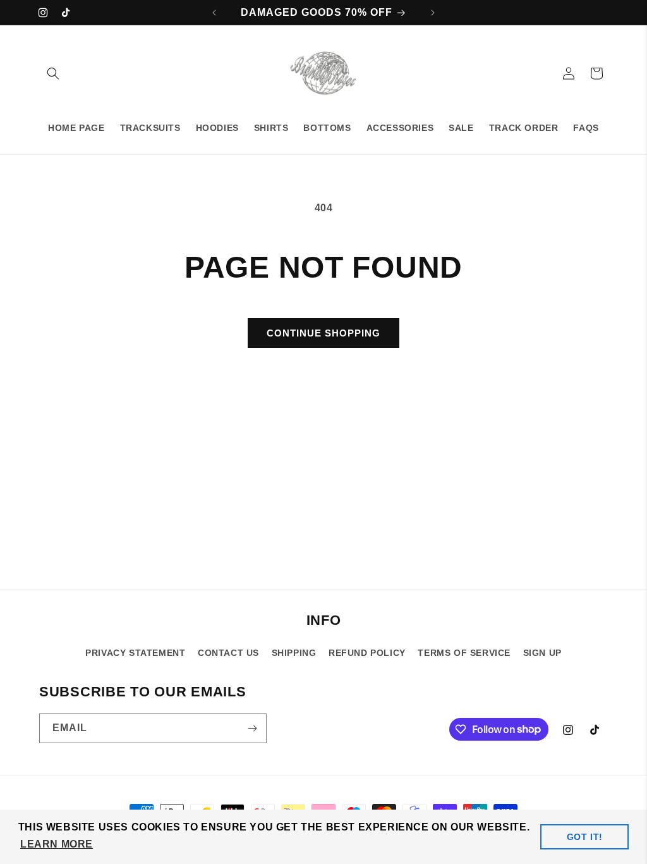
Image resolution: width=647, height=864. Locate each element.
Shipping (294, 653)
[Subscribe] (252, 728)
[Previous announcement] (214, 13)
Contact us (228, 653)
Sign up (542, 653)
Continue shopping (323, 333)
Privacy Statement (135, 653)
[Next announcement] (433, 13)
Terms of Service (464, 653)
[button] (53, 73)
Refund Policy (367, 653)
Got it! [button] (585, 837)
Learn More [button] (56, 844)
